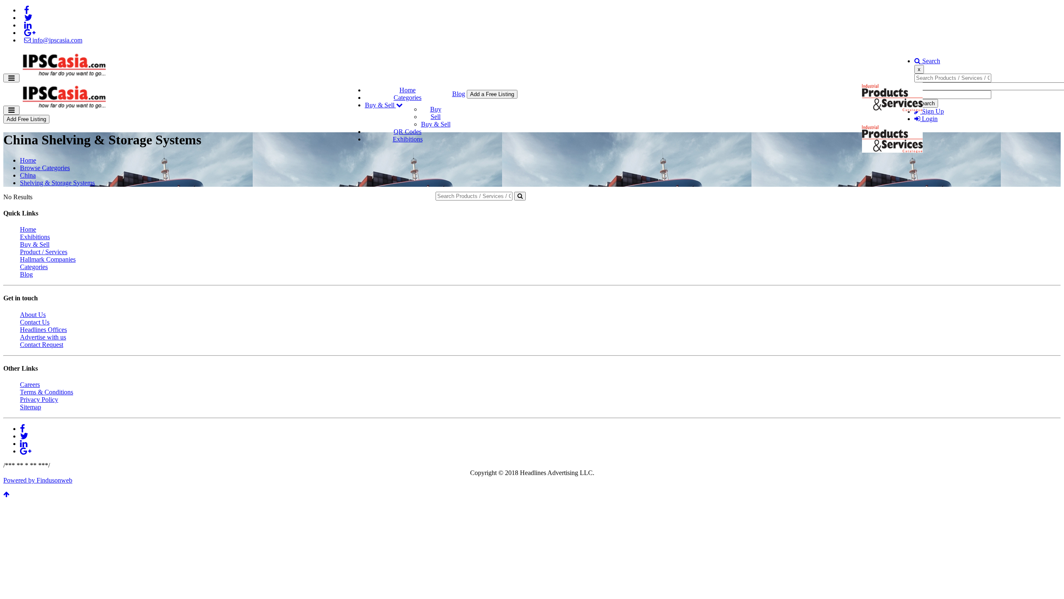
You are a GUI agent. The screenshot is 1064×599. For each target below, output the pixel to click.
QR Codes (407, 131)
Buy (435, 109)
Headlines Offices (43, 329)
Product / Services (43, 251)
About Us (33, 314)
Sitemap (30, 407)
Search (930, 60)
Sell (436, 116)
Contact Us (34, 322)
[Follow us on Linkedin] (28, 25)
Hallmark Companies (48, 259)
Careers (30, 384)
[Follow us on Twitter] (28, 17)
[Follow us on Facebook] (26, 10)
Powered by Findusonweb (37, 480)
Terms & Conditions (46, 392)
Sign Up (932, 111)
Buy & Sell (380, 105)
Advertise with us (43, 337)
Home (407, 90)
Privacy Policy (39, 399)
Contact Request (41, 344)
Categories (407, 97)
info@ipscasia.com (56, 40)
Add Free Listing (26, 119)
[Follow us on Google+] (29, 32)
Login (929, 118)
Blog (458, 93)
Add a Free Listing (492, 94)
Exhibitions (408, 139)
